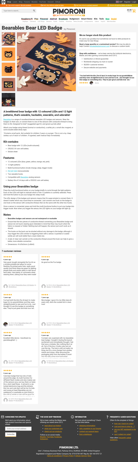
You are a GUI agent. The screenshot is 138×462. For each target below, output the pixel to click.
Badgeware (74, 19)
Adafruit (53, 19)
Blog (20, 2)
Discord (50, 2)
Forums (27, 2)
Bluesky (35, 2)
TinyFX (103, 21)
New (107, 19)
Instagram (44, 439)
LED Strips (41, 21)
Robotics (69, 21)
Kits (95, 19)
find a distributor (85, 434)
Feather (61, 21)
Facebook (58, 437)
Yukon (97, 21)
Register (127, 2)
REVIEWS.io (12, 287)
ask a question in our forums (90, 429)
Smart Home (86, 19)
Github (57, 2)
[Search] (34, 10)
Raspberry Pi (27, 19)
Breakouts (63, 19)
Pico (36, 19)
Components (88, 21)
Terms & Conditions (54, 456)
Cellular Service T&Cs (83, 456)
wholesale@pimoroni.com (100, 46)
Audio (55, 21)
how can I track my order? (124, 424)
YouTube (42, 2)
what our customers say (53, 429)
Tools (101, 19)
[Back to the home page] (69, 12)
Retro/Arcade (78, 21)
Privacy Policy (68, 456)
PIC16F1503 (12, 171)
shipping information (87, 426)
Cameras (33, 21)
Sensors (49, 21)
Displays (25, 21)
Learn (15, 2)
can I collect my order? (122, 434)
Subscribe (10, 434)
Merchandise (111, 21)
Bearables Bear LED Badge (25, 285)
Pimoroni (44, 19)
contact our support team (89, 431)
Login (134, 2)
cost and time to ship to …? (124, 427)
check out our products (53, 431)
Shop (9, 2)
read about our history (52, 426)
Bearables (7, 119)
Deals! (114, 19)
